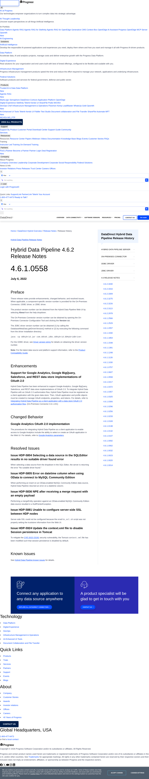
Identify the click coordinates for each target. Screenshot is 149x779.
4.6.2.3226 (108, 303)
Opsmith (3, 34)
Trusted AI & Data (7, 88)
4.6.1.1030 (108, 362)
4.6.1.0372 (108, 387)
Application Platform (46, 100)
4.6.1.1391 (108, 348)
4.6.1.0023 (108, 455)
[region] (74, 773)
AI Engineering (6, 38)
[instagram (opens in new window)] (11, 765)
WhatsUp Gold (80, 106)
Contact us (9, 724)
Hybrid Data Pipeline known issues (30, 560)
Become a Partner (21, 151)
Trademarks (34, 757)
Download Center (39, 130)
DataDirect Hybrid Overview (30, 231)
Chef (10, 106)
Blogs (78, 139)
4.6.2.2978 (108, 313)
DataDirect (25, 100)
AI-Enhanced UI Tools (9, 112)
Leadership (22, 163)
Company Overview (8, 163)
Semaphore (15, 100)
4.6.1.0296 (108, 406)
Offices (52, 168)
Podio (50, 103)
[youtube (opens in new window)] (7, 765)
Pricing (117, 217)
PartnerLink (27, 194)
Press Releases (23, 168)
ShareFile (43, 103)
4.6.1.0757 (108, 367)
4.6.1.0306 (108, 401)
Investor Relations (8, 168)
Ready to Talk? (21, 197)
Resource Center (17, 139)
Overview (60, 217)
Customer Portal (25, 130)
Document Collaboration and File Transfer (21, 643)
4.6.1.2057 (108, 328)
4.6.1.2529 (108, 323)
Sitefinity (20, 103)
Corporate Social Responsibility (63, 163)
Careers (45, 168)
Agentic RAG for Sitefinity (35, 30)
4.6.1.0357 (108, 392)
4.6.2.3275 (108, 299)
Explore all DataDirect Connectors (34, 607)
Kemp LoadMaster (65, 106)
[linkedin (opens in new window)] (14, 765)
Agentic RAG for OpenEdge (59, 30)
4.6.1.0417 (108, 382)
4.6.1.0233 (108, 416)
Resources (5, 136)
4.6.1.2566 (108, 318)
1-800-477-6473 (7, 197)
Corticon (33, 100)
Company (5, 157)
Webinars (36, 139)
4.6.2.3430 (108, 284)
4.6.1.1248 (108, 352)
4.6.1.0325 (108, 397)
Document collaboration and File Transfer (69, 112)
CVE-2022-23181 (31, 538)
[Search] (1, 171)
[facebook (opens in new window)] (1, 765)
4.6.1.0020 (108, 460)
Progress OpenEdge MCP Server (132, 30)
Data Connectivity (73, 217)
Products (4, 85)
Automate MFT (55, 113)
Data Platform (6, 30)
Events (85, 139)
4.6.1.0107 (108, 436)
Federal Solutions (7, 77)
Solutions (5, 42)
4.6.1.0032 (108, 450)
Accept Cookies (117, 773)
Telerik (27, 103)
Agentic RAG (18, 30)
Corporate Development (38, 163)
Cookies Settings (137, 773)
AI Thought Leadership (10, 19)
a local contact (12, 739)
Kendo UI (35, 103)
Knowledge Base (68, 139)
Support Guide (54, 130)
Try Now (143, 217)
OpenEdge (60, 100)
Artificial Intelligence (8, 45)
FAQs (106, 139)
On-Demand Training (29, 145)
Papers (28, 139)
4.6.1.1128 (108, 357)
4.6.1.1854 (108, 338)
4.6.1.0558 (108, 377)
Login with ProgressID (9, 187)
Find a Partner (6, 151)
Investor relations (10, 705)
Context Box (91, 30)
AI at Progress (6, 11)
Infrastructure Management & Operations (30, 106)
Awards (6, 701)
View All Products (11, 122)
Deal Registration (28, 152)
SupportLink (16, 194)
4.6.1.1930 (108, 333)
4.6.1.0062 (108, 446)
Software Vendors (92, 217)
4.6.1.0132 (108, 431)
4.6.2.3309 (108, 294)
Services (4, 133)
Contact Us (130, 217)
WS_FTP (11, 117)
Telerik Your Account (41, 194)
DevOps (3, 106)
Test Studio (46, 112)
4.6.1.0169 (108, 421)
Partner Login (35, 151)
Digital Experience (8, 61)
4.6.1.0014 (108, 465)
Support (4, 127)
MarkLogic (4, 100)
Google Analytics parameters (51, 435)
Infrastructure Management (12, 69)
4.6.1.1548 (108, 343)
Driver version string (42, 342)
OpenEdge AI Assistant (108, 30)
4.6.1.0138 (108, 426)
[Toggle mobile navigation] (2, 212)
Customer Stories (96, 139)
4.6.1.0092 (108, 441)
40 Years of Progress (12, 717)
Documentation (54, 139)
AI (2, 8)
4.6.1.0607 (108, 372)
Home (13, 231)
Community (66, 130)
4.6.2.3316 (108, 289)
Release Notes (50, 231)
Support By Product (8, 130)
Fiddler (37, 112)
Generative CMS (78, 30)
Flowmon (52, 106)
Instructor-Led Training (10, 145)
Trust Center (36, 168)
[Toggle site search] (1, 200)
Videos (44, 139)
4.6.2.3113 (108, 308)
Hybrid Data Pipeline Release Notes (26, 240)
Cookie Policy (35, 774)
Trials (5, 660)
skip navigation (9, 3)
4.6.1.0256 (108, 411)
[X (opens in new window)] (4, 765)
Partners (4, 148)
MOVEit (57, 103)
